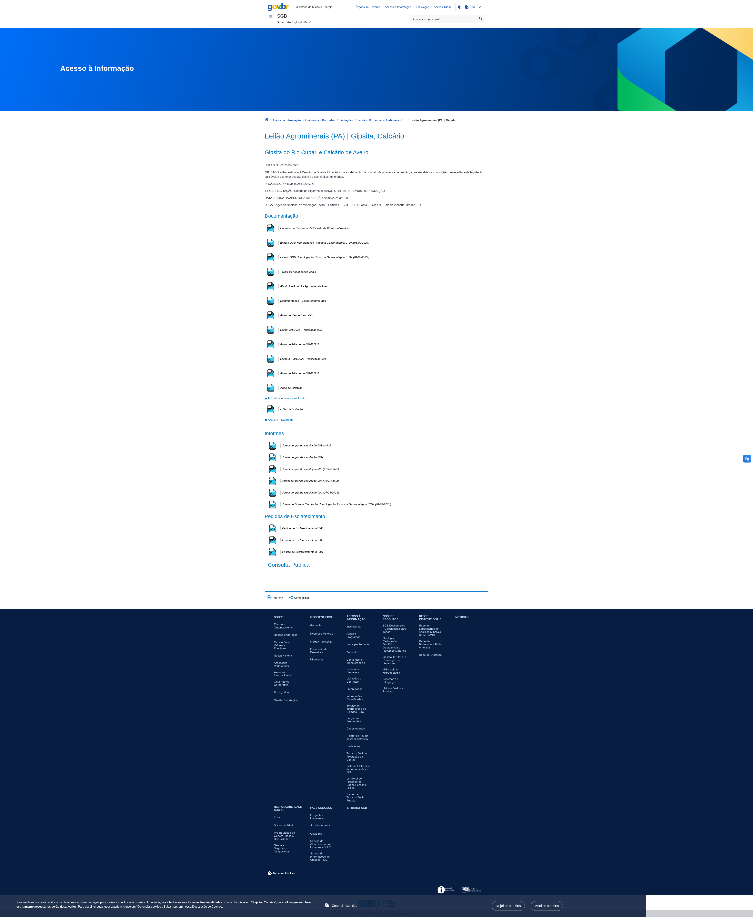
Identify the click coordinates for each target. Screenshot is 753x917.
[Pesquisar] (480, 18)
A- (480, 6)
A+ (473, 6)
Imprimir (277, 597)
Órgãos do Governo (368, 6)
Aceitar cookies (547, 906)
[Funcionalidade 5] (466, 7)
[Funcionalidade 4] (459, 7)
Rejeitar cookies (508, 906)
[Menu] (271, 16)
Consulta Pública (289, 565)
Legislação (422, 6)
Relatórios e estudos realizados (287, 398)
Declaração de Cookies (207, 906)
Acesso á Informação (398, 6)
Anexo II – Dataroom (281, 419)
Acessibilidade (443, 6)
